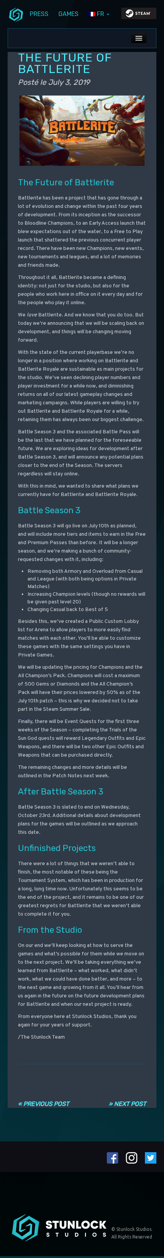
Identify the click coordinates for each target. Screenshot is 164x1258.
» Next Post (127, 1103)
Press (39, 14)
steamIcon (138, 15)
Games (68, 14)
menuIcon (16, 14)
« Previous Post (43, 1103)
